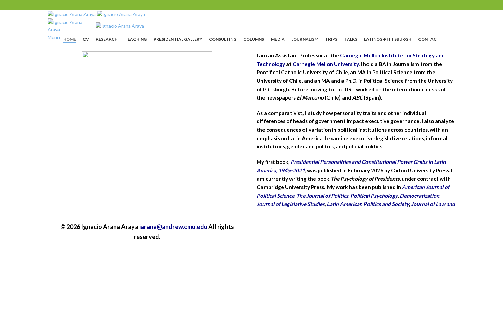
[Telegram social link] (269, 5)
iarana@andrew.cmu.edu (173, 227)
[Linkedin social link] (260, 5)
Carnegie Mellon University (326, 64)
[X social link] (242, 5)
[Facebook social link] (233, 5)
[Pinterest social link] (251, 5)
